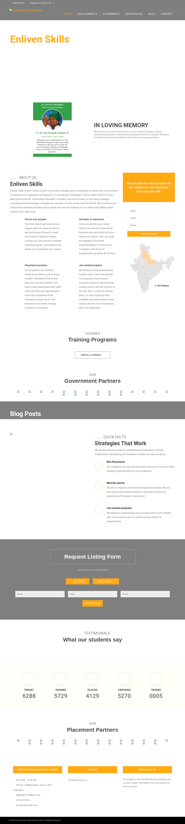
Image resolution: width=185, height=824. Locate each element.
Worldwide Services (78, 780)
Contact (167, 13)
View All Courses (91, 355)
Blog (151, 13)
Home (68, 13)
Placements (111, 13)
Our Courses (86, 13)
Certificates (134, 13)
